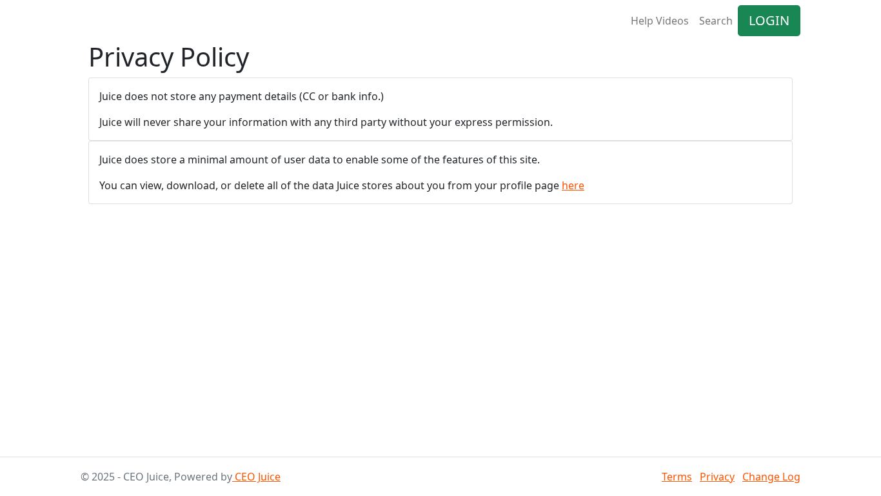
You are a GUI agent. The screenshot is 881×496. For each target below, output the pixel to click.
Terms (677, 477)
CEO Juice (256, 477)
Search (716, 21)
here (573, 185)
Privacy (717, 477)
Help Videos (660, 21)
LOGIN (769, 20)
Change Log (771, 477)
